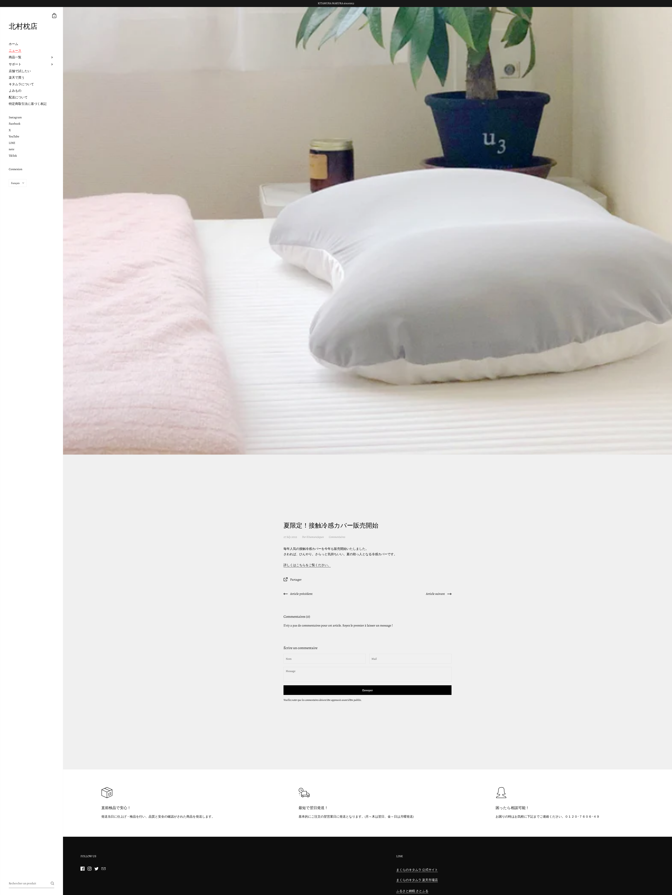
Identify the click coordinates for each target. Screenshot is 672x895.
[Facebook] (82, 868)
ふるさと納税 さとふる (412, 891)
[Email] (103, 868)
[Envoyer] (52, 883)
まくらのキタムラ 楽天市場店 (417, 880)
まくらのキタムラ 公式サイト (417, 870)
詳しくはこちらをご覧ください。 (307, 565)
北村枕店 (23, 26)
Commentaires (337, 537)
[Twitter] (96, 868)
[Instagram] (89, 868)
